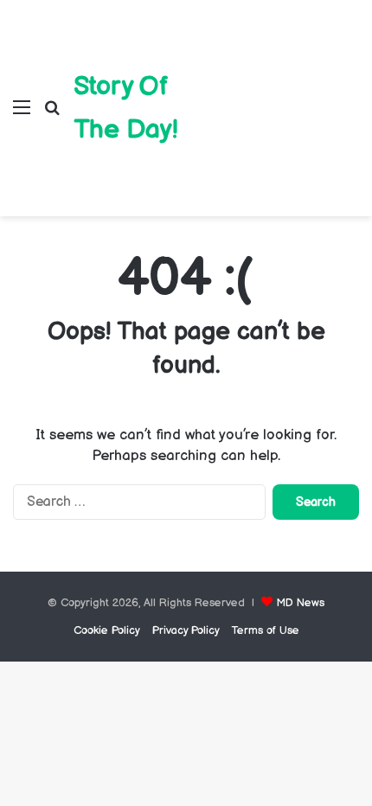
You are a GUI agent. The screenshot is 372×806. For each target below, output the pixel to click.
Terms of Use (265, 630)
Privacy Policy (186, 630)
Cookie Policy (107, 630)
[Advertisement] (269, 95)
